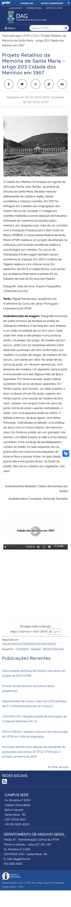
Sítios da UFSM (54, 7)
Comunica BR (26, 3)
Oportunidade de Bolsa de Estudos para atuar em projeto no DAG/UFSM (34, 673)
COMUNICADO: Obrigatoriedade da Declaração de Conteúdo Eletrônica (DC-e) (34, 718)
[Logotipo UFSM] (10, 16)
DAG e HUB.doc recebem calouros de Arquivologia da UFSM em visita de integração (35, 734)
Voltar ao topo (59, 767)
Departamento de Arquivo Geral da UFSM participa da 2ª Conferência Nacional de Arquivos (34, 703)
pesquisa (36, 649)
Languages (15, 7)
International (35, 7)
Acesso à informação (52, 3)
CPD (20, 886)
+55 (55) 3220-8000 (17, 824)
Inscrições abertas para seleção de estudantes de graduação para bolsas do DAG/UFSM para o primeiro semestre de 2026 (33, 751)
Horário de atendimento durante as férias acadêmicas (28, 688)
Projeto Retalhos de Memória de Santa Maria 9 (29, 643)
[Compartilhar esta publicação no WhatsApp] (35, 84)
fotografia (22, 649)
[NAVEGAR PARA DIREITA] (68, 3)
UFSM (12, 886)
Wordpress (58, 882)
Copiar (56, 631)
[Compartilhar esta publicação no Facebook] (8, 84)
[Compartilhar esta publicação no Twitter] (22, 84)
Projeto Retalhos (53, 649)
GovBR (6, 2)
